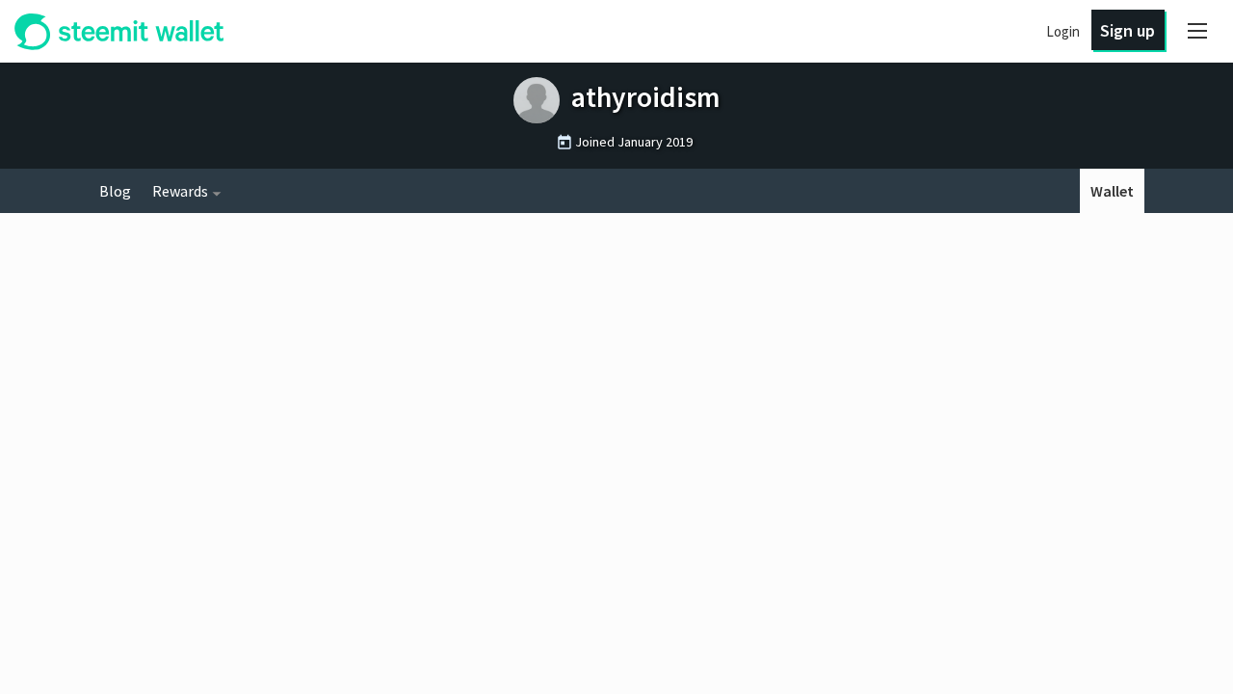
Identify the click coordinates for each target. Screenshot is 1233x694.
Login (1063, 31)
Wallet (1112, 190)
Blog (115, 190)
